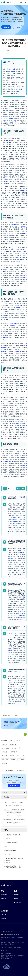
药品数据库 (21, 759)
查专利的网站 (10, 822)
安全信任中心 (17, 902)
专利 (10, 82)
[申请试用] (14, 723)
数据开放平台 (17, 894)
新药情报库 (4, 898)
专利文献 (23, 277)
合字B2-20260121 (10, 928)
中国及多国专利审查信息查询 (18, 809)
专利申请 (12, 71)
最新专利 (13, 759)
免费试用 (6, 27)
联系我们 (3, 918)
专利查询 (17, 740)
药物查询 (4, 763)
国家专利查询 (18, 812)
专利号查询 (7, 802)
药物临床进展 (5, 748)
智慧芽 (13, 249)
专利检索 (10, 651)
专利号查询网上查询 (18, 805)
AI (14, 78)
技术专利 (10, 69)
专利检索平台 (15, 748)
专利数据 (8, 461)
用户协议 (3, 947)
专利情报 (13, 323)
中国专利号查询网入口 (19, 819)
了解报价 (17, 27)
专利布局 (14, 225)
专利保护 (24, 191)
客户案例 (16, 898)
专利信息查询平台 (10, 816)
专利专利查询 (6, 809)
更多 (25, 797)
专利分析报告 (20, 755)
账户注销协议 (17, 947)
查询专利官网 (18, 822)
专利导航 (18, 307)
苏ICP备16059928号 (13, 931)
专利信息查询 (19, 816)
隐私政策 (10, 947)
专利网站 (12, 755)
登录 (21, 2)
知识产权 (4, 755)
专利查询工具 (13, 744)
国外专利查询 (8, 805)
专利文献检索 (10, 812)
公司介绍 (3, 915)
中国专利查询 (14, 752)
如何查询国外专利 (8, 819)
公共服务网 (4, 950)
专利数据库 (5, 179)
